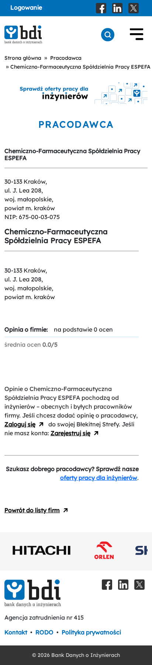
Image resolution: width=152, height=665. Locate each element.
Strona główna (22, 58)
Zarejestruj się (70, 433)
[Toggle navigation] (136, 35)
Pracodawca (66, 58)
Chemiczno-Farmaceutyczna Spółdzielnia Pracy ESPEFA (80, 66)
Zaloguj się (19, 424)
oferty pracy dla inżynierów (98, 477)
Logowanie (26, 7)
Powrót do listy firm (32, 510)
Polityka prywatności (91, 632)
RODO (44, 632)
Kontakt (15, 632)
